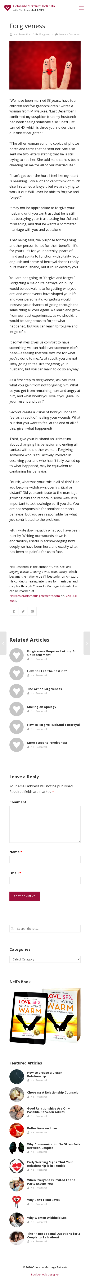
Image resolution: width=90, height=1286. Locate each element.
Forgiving (44, 34)
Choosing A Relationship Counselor (53, 1092)
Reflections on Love (42, 1128)
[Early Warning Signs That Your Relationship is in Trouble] (16, 1166)
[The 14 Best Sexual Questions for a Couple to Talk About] (16, 1237)
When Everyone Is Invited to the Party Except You (51, 1182)
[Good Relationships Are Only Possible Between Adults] (16, 1112)
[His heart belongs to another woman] (45, 65)
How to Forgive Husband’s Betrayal (53, 725)
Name (15, 852)
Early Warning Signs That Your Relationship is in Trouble (50, 1164)
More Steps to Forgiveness (47, 743)
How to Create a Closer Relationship (44, 1074)
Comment (17, 802)
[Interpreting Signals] (87, 643)
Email (15, 873)
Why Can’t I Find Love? (43, 1200)
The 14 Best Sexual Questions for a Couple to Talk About (53, 1235)
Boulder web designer (45, 1274)
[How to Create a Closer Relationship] (16, 1076)
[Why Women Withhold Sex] (16, 1220)
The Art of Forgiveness (44, 689)
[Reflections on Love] (16, 1130)
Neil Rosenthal (22, 34)
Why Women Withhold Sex (47, 1218)
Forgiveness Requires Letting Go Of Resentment (51, 653)
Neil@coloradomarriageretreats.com (34, 596)
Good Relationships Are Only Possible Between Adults (48, 1110)
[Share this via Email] (32, 611)
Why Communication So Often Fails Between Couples (53, 1146)
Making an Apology (41, 707)
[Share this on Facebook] (14, 611)
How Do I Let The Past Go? (47, 671)
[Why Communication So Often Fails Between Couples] (16, 1148)
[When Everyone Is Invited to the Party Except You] (16, 1184)
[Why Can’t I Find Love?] (16, 1202)
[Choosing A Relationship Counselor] (16, 1094)
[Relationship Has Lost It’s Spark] (3, 643)
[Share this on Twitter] (23, 611)
